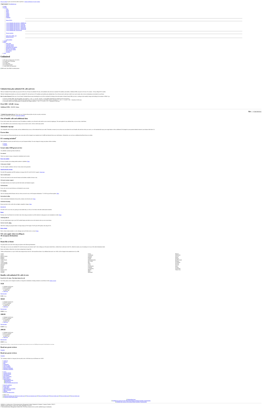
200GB (7, 16)
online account (53, 280)
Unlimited (8, 17)
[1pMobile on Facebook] (9, 395)
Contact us (5, 360)
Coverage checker (10, 44)
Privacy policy (6, 386)
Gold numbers (9, 39)
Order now (5, 291)
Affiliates (5, 391)
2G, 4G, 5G (3, 207)
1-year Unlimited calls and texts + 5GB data (15, 24)
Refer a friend (4, 228)
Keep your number (5, 158)
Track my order (6, 365)
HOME (5, 6)
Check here (42, 172)
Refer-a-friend (6, 377)
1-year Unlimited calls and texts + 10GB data (15, 25)
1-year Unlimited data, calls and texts (14, 30)
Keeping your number (10, 48)
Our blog (8, 52)
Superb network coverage (6, 169)
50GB (7, 11)
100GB (7, 13)
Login (4, 53)
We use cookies (4, 1)
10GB (7, 10)
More (28, 161)
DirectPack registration (8, 369)
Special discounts (7, 379)
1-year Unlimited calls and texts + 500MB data (16, 23)
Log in (4, 371)
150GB (7, 15)
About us (5, 362)
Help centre (8, 43)
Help (4, 363)
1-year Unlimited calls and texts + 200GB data (16, 29)
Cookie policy (6, 387)
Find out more (4, 293)
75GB (7, 12)
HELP (4, 42)
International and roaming (11, 47)
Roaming (5, 145)
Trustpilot (3, 350)
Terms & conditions (7, 385)
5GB (7, 9)
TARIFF (5, 41)
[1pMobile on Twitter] (20, 395)
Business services (10, 37)
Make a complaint (7, 389)
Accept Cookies (36, 1)
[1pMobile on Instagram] (31, 395)
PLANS (5, 7)
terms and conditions (20, 115)
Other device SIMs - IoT (11, 35)
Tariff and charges (10, 45)
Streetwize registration (8, 368)
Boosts (2, 212)
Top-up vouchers (9, 33)
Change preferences (28, 1)
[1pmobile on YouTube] (42, 395)
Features (5, 143)
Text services (9, 50)
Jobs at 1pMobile (7, 366)
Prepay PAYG (9, 20)
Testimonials (6, 364)
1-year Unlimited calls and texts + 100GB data (16, 27)
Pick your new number (11, 49)
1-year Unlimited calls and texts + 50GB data (15, 26)
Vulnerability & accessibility (9, 388)
